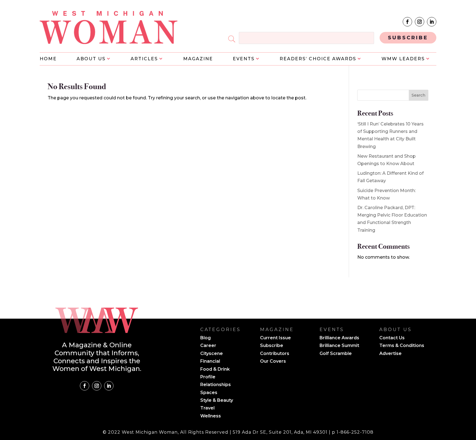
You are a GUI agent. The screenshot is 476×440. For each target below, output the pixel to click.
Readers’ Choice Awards (318, 59)
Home (48, 59)
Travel (207, 408)
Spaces (208, 393)
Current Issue (275, 338)
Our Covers (273, 361)
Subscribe (271, 346)
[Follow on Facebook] (407, 21)
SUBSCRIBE (408, 38)
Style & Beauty (216, 400)
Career (208, 346)
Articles (144, 59)
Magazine (198, 59)
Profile (207, 377)
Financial (210, 361)
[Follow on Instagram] (419, 21)
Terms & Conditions (401, 346)
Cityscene (211, 354)
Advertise (390, 354)
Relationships (215, 385)
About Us (91, 59)
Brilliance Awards (339, 338)
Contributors (274, 354)
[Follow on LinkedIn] (431, 21)
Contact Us (392, 338)
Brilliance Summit (339, 346)
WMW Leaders (403, 59)
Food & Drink (215, 369)
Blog (205, 338)
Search (418, 95)
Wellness (210, 416)
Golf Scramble (336, 354)
